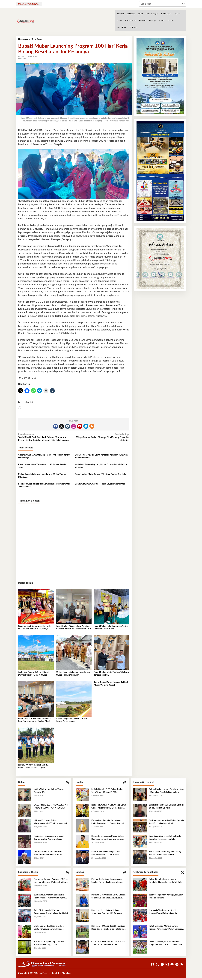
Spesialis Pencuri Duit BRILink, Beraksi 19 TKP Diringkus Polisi (166, 806)
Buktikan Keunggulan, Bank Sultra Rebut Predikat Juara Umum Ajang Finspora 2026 (49, 896)
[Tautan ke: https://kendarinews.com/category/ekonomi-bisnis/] (67, 873)
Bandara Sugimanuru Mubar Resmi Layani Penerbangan (100, 484)
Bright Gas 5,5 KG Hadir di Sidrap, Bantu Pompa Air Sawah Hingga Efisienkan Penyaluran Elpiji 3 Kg (49, 927)
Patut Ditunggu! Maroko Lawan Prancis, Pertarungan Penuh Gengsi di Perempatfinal (166, 927)
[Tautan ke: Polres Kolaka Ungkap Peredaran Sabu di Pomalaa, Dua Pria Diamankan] (140, 795)
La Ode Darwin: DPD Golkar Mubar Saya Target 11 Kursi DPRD (107, 790)
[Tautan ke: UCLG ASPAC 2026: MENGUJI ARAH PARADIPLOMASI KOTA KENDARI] (24, 810)
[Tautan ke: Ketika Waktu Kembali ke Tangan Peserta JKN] (24, 795)
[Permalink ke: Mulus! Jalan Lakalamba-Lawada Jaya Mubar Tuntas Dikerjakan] (74, 653)
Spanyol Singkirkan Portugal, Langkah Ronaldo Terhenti (166, 896)
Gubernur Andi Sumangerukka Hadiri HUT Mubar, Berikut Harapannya (44, 456)
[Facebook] (55, 426)
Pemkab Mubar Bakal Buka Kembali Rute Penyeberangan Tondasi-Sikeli (44, 485)
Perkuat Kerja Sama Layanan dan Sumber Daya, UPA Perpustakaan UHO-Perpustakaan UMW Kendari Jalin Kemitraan (107, 881)
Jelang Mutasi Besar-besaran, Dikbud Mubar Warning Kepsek (111, 683)
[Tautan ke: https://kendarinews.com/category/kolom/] (67, 783)
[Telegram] (85, 426)
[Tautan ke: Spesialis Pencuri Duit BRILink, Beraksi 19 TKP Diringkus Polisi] (140, 810)
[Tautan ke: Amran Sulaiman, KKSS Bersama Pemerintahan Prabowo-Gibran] (24, 857)
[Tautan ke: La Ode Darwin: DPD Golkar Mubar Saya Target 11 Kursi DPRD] (82, 795)
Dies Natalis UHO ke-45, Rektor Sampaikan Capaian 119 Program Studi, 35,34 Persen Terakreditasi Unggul (106, 912)
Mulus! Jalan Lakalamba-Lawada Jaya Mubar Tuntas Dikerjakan (42, 475)
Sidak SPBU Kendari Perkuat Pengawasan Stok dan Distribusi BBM (51, 911)
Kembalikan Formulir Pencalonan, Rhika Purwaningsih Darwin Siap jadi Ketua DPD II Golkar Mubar (107, 822)
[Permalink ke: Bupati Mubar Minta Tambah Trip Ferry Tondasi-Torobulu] (111, 653)
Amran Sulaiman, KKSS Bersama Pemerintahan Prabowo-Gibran (48, 853)
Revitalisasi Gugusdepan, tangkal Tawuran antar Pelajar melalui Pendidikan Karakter (48, 837)
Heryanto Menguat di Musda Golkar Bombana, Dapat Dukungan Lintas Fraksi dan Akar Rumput (107, 837)
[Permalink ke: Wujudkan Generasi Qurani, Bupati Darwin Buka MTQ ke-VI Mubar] (36, 653)
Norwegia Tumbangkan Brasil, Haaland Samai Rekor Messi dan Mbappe (163, 912)
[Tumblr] (67, 426)
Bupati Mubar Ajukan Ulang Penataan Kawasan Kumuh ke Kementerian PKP (101, 456)
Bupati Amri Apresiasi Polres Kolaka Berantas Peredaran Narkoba (165, 837)
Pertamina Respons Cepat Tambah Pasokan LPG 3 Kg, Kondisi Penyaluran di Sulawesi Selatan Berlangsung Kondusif (49, 943)
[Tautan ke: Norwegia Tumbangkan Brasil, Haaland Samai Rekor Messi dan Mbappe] (140, 916)
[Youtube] (79, 426)
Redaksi (55, 973)
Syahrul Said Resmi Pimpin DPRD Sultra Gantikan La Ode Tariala (106, 853)
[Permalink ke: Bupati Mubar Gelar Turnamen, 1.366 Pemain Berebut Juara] (111, 606)
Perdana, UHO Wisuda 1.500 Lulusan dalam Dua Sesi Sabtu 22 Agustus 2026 (108, 896)
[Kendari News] (25, 21)
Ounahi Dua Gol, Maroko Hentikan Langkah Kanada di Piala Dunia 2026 (165, 943)
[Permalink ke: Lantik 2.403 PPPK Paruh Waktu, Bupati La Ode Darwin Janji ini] (36, 745)
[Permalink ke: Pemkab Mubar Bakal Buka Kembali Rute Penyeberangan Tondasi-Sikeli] (36, 699)
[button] (183, 4)
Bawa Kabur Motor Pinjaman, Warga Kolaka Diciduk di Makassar (165, 853)
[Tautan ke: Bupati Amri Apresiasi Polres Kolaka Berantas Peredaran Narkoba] (140, 841)
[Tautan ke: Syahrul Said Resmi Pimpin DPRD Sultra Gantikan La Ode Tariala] (82, 857)
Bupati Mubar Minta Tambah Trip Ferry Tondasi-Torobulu (100, 474)
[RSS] (91, 426)
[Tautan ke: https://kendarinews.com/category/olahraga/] (182, 873)
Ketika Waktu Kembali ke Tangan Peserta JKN (49, 790)
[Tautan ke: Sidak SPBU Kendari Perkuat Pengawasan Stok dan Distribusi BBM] (24, 916)
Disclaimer (66, 973)
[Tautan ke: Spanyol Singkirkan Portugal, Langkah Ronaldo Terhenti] (140, 900)
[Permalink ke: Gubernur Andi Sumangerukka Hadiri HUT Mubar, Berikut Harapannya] (36, 606)
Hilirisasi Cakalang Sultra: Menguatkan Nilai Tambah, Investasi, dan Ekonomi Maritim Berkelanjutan (50, 822)
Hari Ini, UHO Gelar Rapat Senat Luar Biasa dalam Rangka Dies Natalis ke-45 (108, 927)
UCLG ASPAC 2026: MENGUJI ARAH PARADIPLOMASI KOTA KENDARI (51, 806)
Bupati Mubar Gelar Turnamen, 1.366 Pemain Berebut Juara (42, 466)
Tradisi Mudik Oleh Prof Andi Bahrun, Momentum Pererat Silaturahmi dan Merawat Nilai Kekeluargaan (43, 437)
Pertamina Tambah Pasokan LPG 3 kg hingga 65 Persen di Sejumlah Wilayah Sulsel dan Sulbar (51, 881)
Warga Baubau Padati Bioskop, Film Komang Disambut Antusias (102, 437)
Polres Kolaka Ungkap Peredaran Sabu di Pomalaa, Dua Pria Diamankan (166, 790)
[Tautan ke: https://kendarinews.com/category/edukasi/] (125, 873)
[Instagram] (73, 426)
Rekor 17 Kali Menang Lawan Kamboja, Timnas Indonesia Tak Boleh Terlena (166, 881)
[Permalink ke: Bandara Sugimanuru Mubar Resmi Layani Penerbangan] (74, 699)
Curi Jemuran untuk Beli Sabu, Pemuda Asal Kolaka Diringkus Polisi (166, 822)
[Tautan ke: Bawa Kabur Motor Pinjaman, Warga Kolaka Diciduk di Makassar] (140, 857)
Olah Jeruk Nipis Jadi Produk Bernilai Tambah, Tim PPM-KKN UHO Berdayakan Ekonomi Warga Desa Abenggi (108, 943)
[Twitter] (61, 426)
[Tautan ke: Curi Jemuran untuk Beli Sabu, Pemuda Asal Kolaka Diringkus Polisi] (140, 826)
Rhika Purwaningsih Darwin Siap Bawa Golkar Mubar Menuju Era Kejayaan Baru (108, 806)
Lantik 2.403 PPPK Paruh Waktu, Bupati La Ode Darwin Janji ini (33, 766)
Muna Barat (22, 59)
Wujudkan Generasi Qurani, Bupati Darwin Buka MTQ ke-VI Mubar (101, 466)
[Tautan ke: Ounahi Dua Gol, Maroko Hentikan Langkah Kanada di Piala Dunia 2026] (140, 947)
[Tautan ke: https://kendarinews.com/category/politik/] (125, 783)
